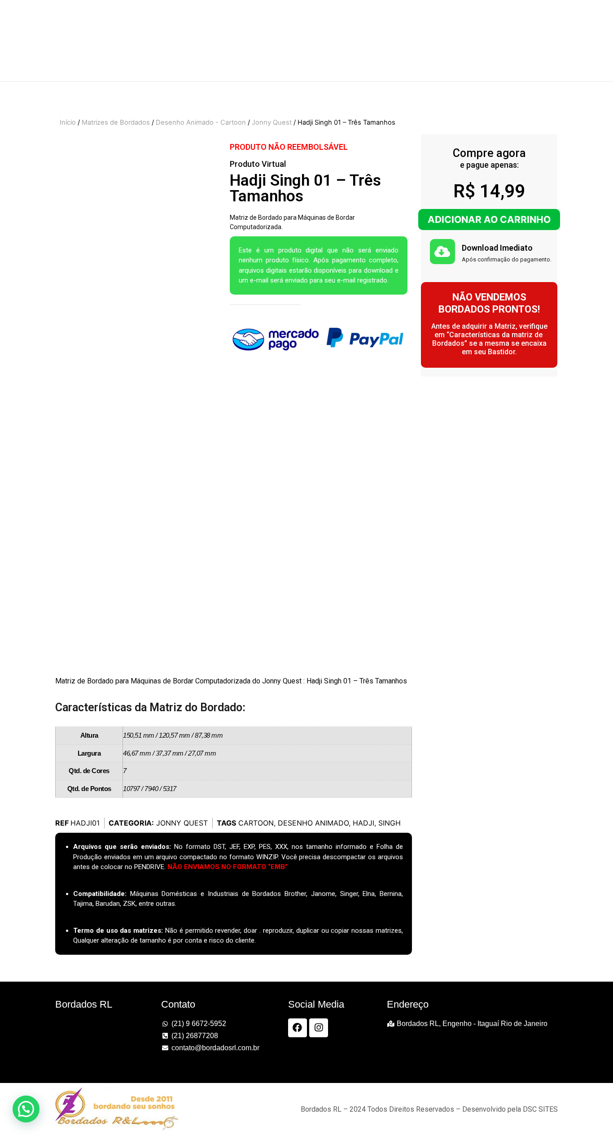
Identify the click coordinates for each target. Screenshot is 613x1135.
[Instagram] (318, 1027)
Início (68, 122)
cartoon (256, 822)
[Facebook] (297, 1027)
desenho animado (313, 822)
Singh (389, 822)
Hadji (363, 822)
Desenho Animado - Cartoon (201, 122)
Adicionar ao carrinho (489, 219)
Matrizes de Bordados (116, 122)
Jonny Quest (272, 122)
